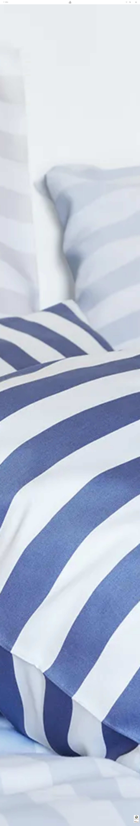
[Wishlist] (126, 2)
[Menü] (138, 815)
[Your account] (136, 2)
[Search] (130, 2)
